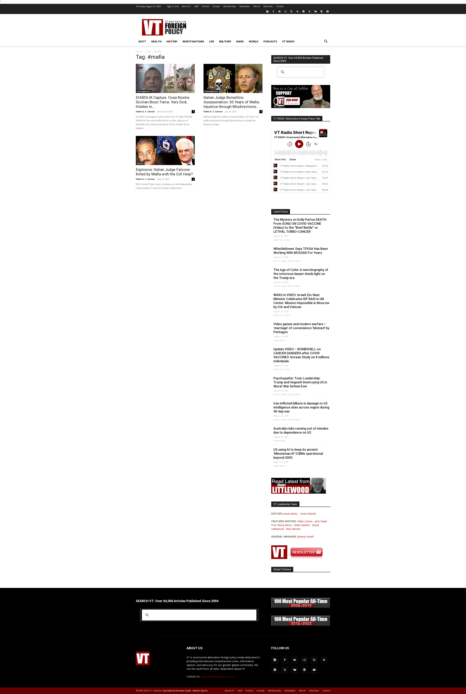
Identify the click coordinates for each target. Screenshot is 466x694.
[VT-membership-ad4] (300, 107)
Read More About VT (232, 669)
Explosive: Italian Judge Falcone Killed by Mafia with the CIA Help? (164, 171)
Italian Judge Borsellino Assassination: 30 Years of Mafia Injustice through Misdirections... (231, 102)
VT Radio (288, 41)
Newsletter (244, 6)
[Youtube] (327, 11)
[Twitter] (309, 11)
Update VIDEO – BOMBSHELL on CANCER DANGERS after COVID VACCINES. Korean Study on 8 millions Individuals (301, 355)
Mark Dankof (302, 525)
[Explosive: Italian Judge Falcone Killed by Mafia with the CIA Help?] (165, 150)
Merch (257, 6)
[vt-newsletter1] (298, 558)
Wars (240, 41)
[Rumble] (291, 11)
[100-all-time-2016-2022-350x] (300, 625)
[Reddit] (285, 11)
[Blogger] (267, 11)
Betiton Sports (200, 690)
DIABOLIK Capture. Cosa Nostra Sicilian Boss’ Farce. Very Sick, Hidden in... (162, 102)
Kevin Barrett (308, 513)
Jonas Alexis (290, 513)
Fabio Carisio (305, 521)
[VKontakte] (315, 11)
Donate (216, 6)
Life (211, 41)
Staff (196, 6)
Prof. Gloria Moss (281, 525)
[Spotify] (303, 11)
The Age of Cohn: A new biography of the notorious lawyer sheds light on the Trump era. (300, 274)
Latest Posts (280, 211)
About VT (186, 6)
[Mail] (279, 11)
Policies (205, 6)
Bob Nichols (293, 529)
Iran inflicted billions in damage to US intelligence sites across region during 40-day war (301, 407)
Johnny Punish (305, 536)
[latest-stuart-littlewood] (298, 492)
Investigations (193, 41)
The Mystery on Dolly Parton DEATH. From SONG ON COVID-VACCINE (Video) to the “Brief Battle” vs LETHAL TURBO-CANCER (300, 225)
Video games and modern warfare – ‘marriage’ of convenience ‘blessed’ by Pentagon (301, 328)
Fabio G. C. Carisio (145, 111)
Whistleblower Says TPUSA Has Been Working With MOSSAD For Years (300, 251)
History (172, 41)
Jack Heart (321, 521)
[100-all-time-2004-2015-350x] (300, 607)
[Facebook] (273, 11)
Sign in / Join (173, 6)
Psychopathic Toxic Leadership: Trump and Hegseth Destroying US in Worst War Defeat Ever (300, 382)
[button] (325, 41)
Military (225, 41)
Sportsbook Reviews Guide (177, 690)
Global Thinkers (282, 569)
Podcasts (270, 41)
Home (139, 51)
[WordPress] (321, 11)
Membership (229, 6)
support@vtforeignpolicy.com (218, 676)
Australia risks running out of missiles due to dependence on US (300, 430)
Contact (280, 6)
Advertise (268, 6)
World (253, 41)
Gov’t (142, 41)
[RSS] (297, 11)
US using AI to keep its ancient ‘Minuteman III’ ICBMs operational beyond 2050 (298, 453)
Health (156, 41)
